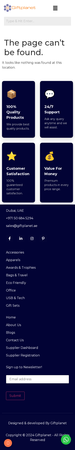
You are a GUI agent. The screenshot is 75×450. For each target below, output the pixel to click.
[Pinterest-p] (43, 238)
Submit (15, 396)
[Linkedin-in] (20, 238)
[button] (55, 8)
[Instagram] (32, 238)
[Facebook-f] (9, 238)
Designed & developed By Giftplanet (37, 423)
